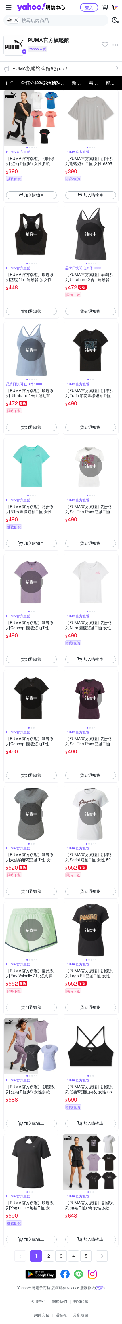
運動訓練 (112, 82)
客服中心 (38, 1301)
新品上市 (78, 82)
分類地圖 (80, 1314)
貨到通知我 (31, 311)
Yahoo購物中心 (41, 7)
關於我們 (59, 1301)
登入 (89, 7)
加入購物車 (34, 195)
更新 (100, 1287)
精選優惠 (95, 82)
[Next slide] (55, 118)
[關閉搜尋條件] (16, 20)
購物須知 (80, 1301)
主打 (8, 82)
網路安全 (41, 1314)
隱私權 (61, 1314)
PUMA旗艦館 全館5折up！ (40, 68)
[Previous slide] (7, 118)
